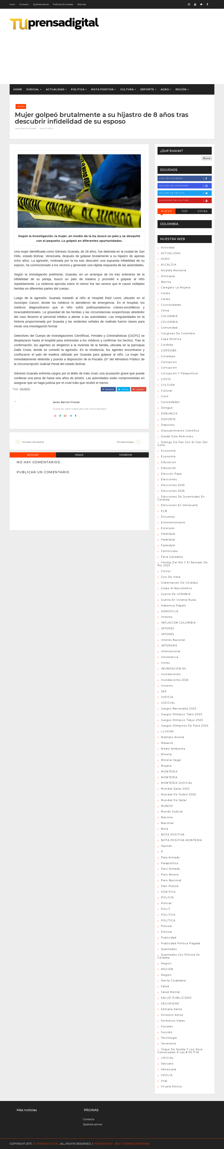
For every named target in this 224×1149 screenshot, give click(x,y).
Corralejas (168, 356)
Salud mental (170, 992)
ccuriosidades (171, 304)
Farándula (168, 539)
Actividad (168, 247)
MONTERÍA (169, 777)
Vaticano (167, 1063)
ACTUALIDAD (55, 89)
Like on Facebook (171, 178)
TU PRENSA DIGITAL (46, 1143)
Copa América (171, 339)
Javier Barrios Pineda (25, 128)
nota (164, 828)
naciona (167, 817)
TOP (184, 211)
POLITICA (168, 914)
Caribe (165, 299)
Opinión (166, 846)
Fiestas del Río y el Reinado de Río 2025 (183, 564)
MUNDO (21, 106)
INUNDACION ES (173, 668)
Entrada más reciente (33, 442)
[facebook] (207, 4)
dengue (167, 407)
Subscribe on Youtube (174, 200)
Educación (168, 468)
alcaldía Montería (173, 270)
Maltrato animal (172, 737)
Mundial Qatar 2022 (175, 788)
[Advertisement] (150, 54)
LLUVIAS (167, 731)
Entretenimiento (173, 522)
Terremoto (168, 1043)
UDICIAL (167, 1057)
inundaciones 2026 (175, 680)
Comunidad (169, 327)
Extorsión (168, 528)
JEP (164, 691)
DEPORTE (147, 89)
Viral (164, 1080)
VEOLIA (166, 1075)
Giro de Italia (170, 577)
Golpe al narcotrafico (176, 588)
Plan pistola (169, 886)
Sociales (167, 1026)
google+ (140, 389)
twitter (124, 389)
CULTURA (127, 89)
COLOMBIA (169, 316)
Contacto (24, 4)
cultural (166, 390)
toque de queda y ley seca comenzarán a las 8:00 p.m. (180, 1051)
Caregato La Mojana (175, 287)
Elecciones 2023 (173, 485)
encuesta (168, 516)
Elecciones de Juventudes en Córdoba (181, 498)
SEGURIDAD (170, 1003)
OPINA (203, 211)
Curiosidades (170, 402)
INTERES (167, 628)
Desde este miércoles (177, 436)
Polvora (166, 926)
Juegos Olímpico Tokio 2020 (181, 714)
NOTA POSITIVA (102, 89)
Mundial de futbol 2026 (178, 794)
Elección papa (171, 473)
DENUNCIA (169, 413)
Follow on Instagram (173, 186)
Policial (166, 903)
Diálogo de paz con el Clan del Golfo (183, 444)
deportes (168, 424)
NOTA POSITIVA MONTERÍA (181, 840)
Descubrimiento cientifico (180, 430)
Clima (165, 310)
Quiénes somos (41, 4)
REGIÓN (181, 89)
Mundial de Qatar (174, 800)
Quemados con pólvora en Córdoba (179, 956)
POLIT (165, 909)
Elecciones (169, 479)
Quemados (169, 949)
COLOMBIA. (169, 321)
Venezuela (168, 1069)
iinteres (166, 616)
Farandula (168, 533)
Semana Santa (171, 1009)
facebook (109, 389)
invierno (167, 685)
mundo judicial (172, 811)
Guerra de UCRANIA (176, 594)
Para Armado (170, 857)
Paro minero (170, 874)
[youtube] (195, 4)
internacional (170, 651)
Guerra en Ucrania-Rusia (178, 599)
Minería (166, 754)
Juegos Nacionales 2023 (178, 708)
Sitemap (81, 4)
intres (165, 662)
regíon (166, 975)
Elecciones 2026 (173, 490)
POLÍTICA (78, 89)
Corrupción (169, 367)
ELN (164, 511)
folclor (166, 571)
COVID (166, 379)
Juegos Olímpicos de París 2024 (184, 725)
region (166, 963)
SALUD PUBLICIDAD (176, 997)
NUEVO (166, 211)
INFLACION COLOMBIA (178, 622)
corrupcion (169, 362)
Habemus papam (173, 605)
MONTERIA (169, 771)
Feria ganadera (172, 556)
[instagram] (189, 4)
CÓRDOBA (169, 350)
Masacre (167, 743)
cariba (165, 293)
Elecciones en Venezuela (179, 505)
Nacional (167, 823)
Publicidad (168, 937)
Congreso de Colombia (178, 333)
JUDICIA (167, 697)
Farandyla (168, 545)
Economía (168, 456)
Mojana (166, 765)
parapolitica (169, 863)
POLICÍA (167, 897)
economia (168, 450)
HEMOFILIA (169, 611)
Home (17, 89)
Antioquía (168, 276)
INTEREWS (169, 645)
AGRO (165, 89)
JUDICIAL (32, 89)
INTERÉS (167, 634)
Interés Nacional (173, 640)
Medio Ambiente (173, 748)
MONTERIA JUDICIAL (177, 783)
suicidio (166, 1032)
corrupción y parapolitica (179, 373)
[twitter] (201, 4)
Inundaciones (171, 674)
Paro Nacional (171, 880)
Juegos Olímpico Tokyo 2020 (182, 720)
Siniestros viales (173, 1020)
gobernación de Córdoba (179, 582)
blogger (32, 455)
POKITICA (168, 891)
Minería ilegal (171, 760)
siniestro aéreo (172, 1015)
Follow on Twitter (171, 193)
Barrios (166, 281)
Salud (165, 986)
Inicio (12, 4)
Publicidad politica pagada (180, 943)
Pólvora (166, 931)
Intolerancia (169, 657)
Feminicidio (169, 551)
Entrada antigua (125, 442)
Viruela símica (171, 1086)
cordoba (167, 344)
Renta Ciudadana (173, 980)
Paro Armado (170, 868)
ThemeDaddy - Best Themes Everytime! (122, 1143)
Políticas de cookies (63, 4)
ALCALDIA (168, 264)
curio (165, 396)
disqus (79, 455)
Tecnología (169, 1037)
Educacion (168, 462)
